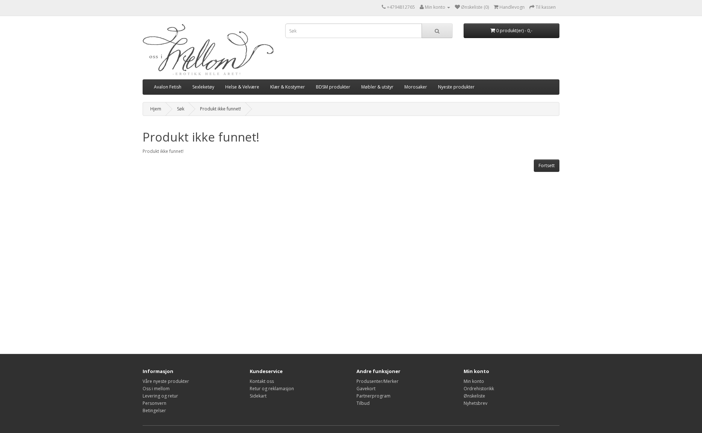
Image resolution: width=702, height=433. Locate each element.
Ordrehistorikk (479, 388)
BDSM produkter (333, 87)
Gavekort (365, 388)
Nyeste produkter (456, 87)
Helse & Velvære (242, 87)
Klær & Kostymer (287, 87)
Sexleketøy (203, 87)
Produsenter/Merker (377, 381)
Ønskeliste (474, 396)
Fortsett (547, 165)
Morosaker (415, 87)
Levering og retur (160, 396)
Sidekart (258, 396)
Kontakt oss (262, 381)
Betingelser (154, 410)
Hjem (155, 109)
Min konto (474, 381)
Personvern (154, 403)
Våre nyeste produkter (166, 381)
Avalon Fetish (167, 87)
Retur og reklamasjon (272, 388)
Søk (180, 109)
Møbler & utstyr (377, 87)
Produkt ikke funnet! (220, 109)
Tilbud (363, 403)
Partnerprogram (373, 396)
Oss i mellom (156, 388)
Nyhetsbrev (475, 403)
